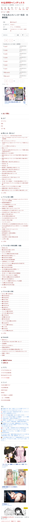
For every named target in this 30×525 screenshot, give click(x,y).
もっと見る (3, 192)
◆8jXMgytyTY (13, 22)
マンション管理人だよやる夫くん (9, 146)
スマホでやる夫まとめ (6, 370)
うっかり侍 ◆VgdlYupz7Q (7, 330)
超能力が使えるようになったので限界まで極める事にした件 (14, 190)
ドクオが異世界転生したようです (9, 204)
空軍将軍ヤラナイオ (6, 235)
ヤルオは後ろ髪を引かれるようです (9, 218)
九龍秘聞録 (4, 343)
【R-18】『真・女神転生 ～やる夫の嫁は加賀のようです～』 (15, 181)
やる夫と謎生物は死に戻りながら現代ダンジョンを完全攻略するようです (15, 226)
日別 (2, 9)
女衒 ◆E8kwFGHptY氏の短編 (8, 284)
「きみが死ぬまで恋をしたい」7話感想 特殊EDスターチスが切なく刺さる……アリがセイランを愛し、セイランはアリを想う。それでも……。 (15, 439)
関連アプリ (13, 521)
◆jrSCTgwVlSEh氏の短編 (7, 267)
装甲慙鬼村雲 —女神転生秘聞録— (9, 233)
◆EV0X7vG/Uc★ (5, 305)
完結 (2, 123)
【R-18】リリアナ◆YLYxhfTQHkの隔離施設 (11, 273)
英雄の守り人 (4, 339)
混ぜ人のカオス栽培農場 (7, 265)
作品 (5, 9)
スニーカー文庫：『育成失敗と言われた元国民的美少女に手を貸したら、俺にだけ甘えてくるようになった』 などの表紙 (15, 428)
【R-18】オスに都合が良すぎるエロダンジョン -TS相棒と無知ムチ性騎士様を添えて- (15, 150)
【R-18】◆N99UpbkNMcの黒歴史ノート (10, 269)
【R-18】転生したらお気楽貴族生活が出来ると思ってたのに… (15, 224)
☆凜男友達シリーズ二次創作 (8, 261)
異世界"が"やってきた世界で (8, 153)
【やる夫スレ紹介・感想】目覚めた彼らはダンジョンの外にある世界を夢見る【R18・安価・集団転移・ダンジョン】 (15, 435)
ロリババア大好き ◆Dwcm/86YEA (9, 321)
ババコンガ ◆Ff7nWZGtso (7, 324)
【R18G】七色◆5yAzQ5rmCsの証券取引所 (11, 277)
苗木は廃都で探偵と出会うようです (9, 173)
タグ (12, 9)
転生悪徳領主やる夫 (6, 231)
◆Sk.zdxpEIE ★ (5, 323)
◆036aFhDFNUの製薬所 (7, 257)
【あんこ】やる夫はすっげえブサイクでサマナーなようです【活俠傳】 (14, 138)
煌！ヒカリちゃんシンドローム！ (9, 140)
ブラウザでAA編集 (5, 377)
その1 (5, 69)
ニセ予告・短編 (5, 238)
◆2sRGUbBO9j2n (5, 295)
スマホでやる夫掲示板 (6, 372)
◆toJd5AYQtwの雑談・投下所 (8, 249)
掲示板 (27, 8)
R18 (2, 126)
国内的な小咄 (4, 248)
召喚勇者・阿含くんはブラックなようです (11, 208)
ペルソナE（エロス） (6, 222)
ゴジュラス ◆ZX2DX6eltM (7, 311)
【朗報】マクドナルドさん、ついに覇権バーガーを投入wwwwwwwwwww (13, 431)
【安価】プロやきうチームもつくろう (10, 229)
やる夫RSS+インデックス (13, 2)
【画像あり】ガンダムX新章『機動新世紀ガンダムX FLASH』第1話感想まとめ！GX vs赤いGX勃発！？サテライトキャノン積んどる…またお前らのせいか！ (15, 425)
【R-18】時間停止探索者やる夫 (8, 216)
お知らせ (5, 363)
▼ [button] (22, 35)
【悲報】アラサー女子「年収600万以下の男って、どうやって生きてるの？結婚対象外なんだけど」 (15, 412)
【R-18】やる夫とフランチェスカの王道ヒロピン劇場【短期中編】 (15, 183)
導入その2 (7, 72)
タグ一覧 (3, 128)
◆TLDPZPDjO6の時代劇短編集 (8, 259)
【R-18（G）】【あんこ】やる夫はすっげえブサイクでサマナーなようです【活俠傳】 (15, 200)
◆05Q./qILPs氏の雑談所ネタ (8, 279)
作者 (20, 9)
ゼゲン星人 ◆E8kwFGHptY (7, 313)
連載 (9, 9)
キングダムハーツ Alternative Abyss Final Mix (12, 135)
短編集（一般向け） (6, 353)
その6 (5, 50)
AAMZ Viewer (4, 390)
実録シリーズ (4, 148)
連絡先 (18, 521)
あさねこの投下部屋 (6, 251)
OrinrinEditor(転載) (5, 400)
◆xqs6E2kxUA (5, 307)
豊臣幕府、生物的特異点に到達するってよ (11, 167)
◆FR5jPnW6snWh (6, 319)
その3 (5, 61)
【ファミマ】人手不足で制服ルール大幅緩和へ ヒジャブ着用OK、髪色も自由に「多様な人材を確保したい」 (15, 417)
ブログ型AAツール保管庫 (7, 395)
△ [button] (26, 35)
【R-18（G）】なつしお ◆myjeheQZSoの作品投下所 (13, 263)
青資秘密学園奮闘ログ (6, 202)
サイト (16, 8)
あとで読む (6, 113)
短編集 (3, 355)
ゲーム (11, 27)
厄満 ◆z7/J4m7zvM (6, 317)
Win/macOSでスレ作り (6, 375)
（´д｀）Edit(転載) (5, 397)
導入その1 (7, 76)
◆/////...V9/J (4, 326)
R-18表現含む (18, 27)
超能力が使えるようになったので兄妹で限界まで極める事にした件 (15, 156)
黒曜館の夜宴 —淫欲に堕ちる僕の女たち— (11, 161)
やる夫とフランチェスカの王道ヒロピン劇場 (11, 186)
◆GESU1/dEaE (5, 299)
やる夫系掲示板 (4, 387)
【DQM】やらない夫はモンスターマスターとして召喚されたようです (15, 143)
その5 (5, 54)
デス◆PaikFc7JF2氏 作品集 (7, 282)
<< (6, 40)
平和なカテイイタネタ (6, 179)
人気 (23, 9)
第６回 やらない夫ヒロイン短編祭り (10, 275)
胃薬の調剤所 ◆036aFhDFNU (8, 271)
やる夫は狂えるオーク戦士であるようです (11, 177)
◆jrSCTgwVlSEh (5, 301)
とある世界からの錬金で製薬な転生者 (10, 237)
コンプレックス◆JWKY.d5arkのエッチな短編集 (12, 280)
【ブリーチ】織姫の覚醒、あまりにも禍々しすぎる (13, 415)
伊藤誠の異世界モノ (6, 347)
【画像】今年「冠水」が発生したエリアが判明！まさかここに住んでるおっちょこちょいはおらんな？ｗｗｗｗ (15, 409)
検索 (18, 35)
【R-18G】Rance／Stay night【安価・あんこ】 (12, 341)
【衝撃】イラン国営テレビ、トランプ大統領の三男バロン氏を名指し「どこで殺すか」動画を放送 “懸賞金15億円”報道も (15, 420)
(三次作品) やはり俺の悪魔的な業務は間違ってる (12, 349)
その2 (5, 65)
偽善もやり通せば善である (7, 214)
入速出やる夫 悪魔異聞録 (7, 206)
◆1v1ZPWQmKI (5, 315)
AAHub (2, 392)
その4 (5, 57)
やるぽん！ (12, 24)
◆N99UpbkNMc (5, 297)
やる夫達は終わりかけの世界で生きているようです (13, 210)
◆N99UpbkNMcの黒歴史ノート (8, 255)
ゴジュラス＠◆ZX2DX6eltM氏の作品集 (10, 253)
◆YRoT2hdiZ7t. (5, 303)
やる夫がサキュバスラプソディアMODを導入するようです (14, 351)
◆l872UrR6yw (5, 328)
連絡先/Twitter (7, 360)
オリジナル (3, 121)
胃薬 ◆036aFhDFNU (6, 309)
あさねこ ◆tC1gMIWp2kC (7, 293)
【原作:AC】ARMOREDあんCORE (9, 171)
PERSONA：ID (5, 163)
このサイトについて (5, 521)
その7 (5, 46)
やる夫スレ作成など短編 (7, 220)
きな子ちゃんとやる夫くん (7, 345)
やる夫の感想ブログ (5, 385)
